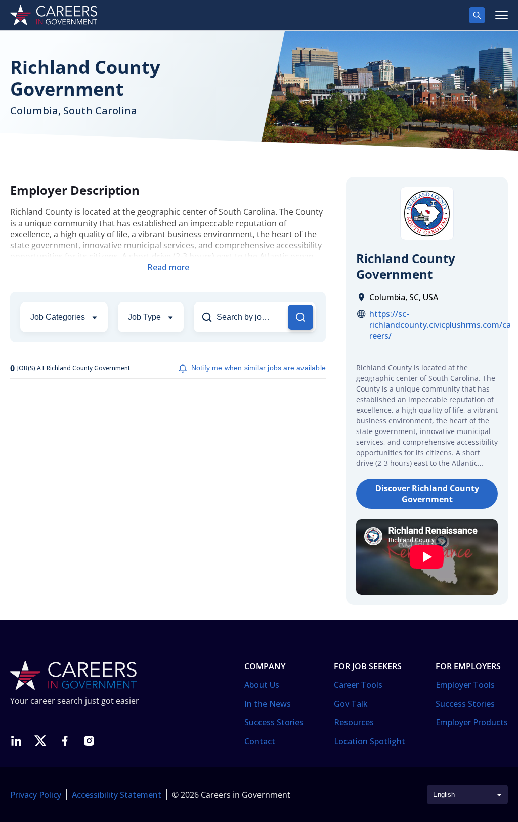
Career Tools (358, 684)
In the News (267, 703)
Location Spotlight (369, 741)
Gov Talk (351, 703)
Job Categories (57, 317)
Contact (259, 741)
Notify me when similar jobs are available (258, 368)
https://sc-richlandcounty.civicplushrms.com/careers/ (440, 324)
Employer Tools (465, 684)
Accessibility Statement (116, 794)
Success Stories (274, 722)
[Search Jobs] (300, 317)
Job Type (144, 317)
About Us (261, 684)
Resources (354, 722)
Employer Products (472, 722)
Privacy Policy (35, 794)
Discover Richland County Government (427, 494)
